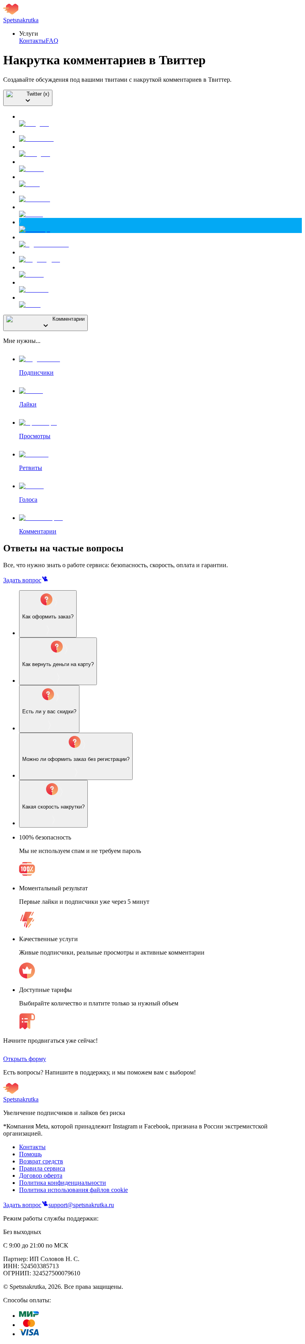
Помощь (30, 1154)
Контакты (32, 40)
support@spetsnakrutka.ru (81, 1205)
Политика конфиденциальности (62, 1182)
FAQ (52, 40)
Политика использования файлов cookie (73, 1189)
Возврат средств (41, 1161)
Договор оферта (40, 1175)
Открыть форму (24, 1058)
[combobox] (27, 98)
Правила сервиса (42, 1168)
